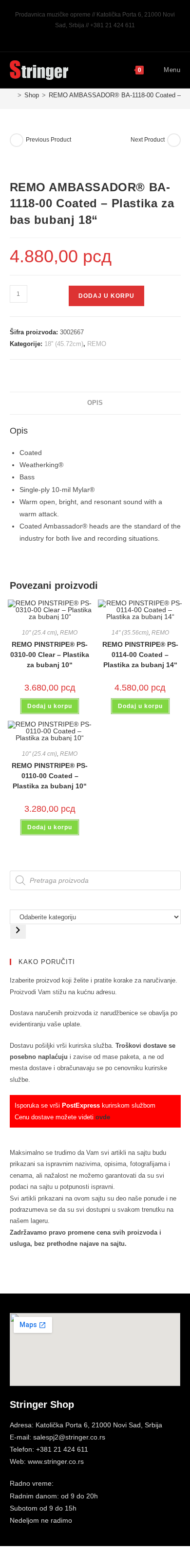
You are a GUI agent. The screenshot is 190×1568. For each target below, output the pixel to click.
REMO (96, 343)
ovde (102, 1117)
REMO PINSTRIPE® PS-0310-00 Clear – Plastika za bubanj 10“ (49, 654)
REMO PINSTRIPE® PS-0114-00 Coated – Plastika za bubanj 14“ (140, 654)
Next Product (148, 139)
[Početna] (12, 95)
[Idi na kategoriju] (18, 931)
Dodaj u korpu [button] (49, 706)
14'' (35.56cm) (130, 632)
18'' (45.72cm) (63, 343)
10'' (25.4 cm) (39, 632)
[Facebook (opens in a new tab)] (85, 35)
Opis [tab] (95, 403)
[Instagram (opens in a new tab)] (96, 35)
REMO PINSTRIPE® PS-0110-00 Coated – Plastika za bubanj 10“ (50, 776)
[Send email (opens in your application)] (106, 35)
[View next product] (174, 140)
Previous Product (48, 139)
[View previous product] (16, 140)
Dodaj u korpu (106, 295)
